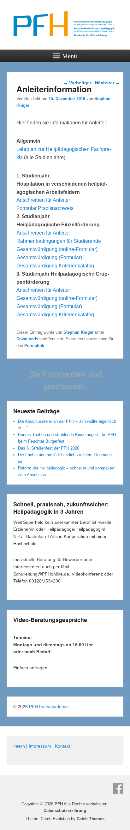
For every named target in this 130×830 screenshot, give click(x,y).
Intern (19, 746)
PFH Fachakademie (49, 706)
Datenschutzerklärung (65, 810)
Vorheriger (77, 82)
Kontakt (62, 746)
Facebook (118, 788)
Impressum (40, 746)
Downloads (27, 339)
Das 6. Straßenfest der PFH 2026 (48, 448)
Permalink (34, 345)
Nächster (107, 82)
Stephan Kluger (78, 332)
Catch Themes (90, 818)
